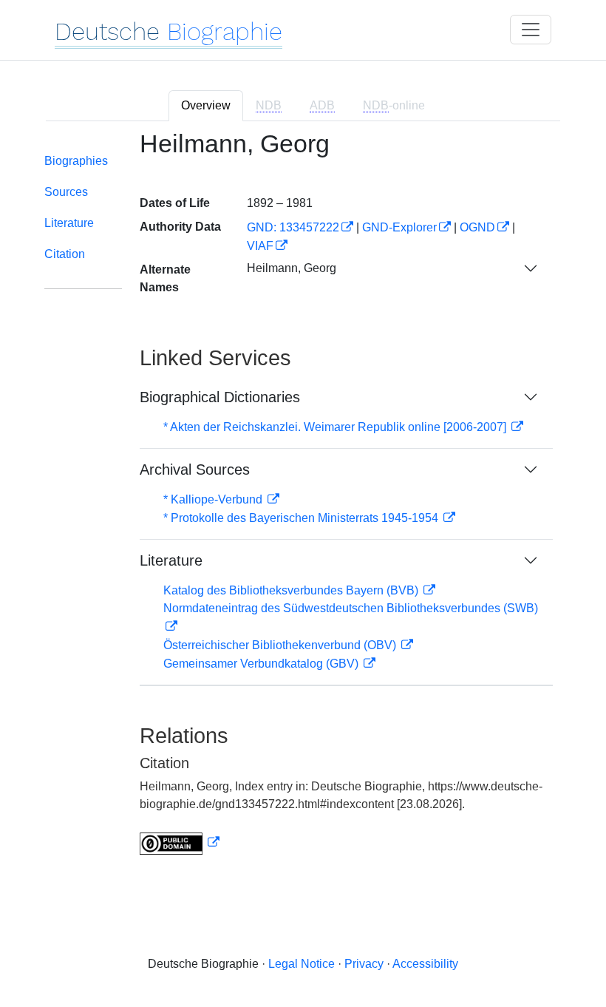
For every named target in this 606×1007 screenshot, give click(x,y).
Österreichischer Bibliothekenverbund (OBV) (281, 645)
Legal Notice (301, 963)
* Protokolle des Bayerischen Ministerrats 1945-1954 (302, 518)
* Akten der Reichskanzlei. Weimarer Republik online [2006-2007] (336, 427)
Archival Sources (195, 469)
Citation (64, 254)
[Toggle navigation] (530, 29)
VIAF (260, 246)
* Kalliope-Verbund (214, 499)
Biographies (76, 161)
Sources (66, 192)
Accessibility (425, 963)
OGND (477, 227)
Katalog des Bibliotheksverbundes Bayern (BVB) (292, 590)
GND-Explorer (399, 227)
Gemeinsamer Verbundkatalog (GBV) (262, 663)
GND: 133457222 (293, 227)
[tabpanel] (303, 502)
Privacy (364, 963)
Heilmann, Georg (291, 268)
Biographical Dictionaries (220, 397)
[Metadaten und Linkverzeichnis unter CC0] (179, 842)
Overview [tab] (206, 105)
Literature (69, 223)
